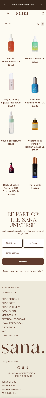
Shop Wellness (11, 307)
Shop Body (8, 303)
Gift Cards (8, 327)
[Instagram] (18, 367)
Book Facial (9, 311)
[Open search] (8, 13)
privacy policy (10, 385)
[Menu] (3, 13)
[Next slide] (41, 5)
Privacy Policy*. (37, 271)
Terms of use (9, 382)
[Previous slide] (4, 5)
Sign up (23, 261)
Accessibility (9, 393)
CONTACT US (9, 292)
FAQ (4, 331)
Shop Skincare (11, 299)
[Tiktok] (27, 367)
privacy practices (11, 389)
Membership (9, 315)
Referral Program (13, 319)
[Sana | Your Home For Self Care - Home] (23, 13)
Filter (8, 23)
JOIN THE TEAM (10, 335)
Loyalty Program (13, 323)
